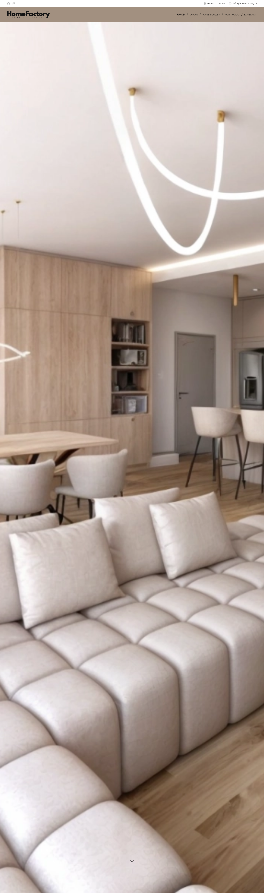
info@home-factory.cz (245, 3)
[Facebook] (8, 4)
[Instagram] (14, 4)
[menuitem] (182, 14)
